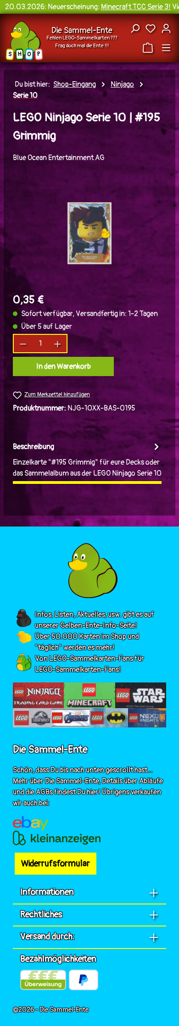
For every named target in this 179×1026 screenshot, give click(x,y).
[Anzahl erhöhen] (58, 343)
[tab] (87, 461)
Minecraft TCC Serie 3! (136, 6)
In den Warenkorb (63, 366)
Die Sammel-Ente (81, 30)
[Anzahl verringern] (23, 343)
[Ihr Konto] (166, 28)
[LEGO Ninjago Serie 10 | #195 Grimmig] (89, 233)
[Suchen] (135, 28)
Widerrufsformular (55, 863)
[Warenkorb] (149, 47)
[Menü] (166, 47)
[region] (89, 233)
